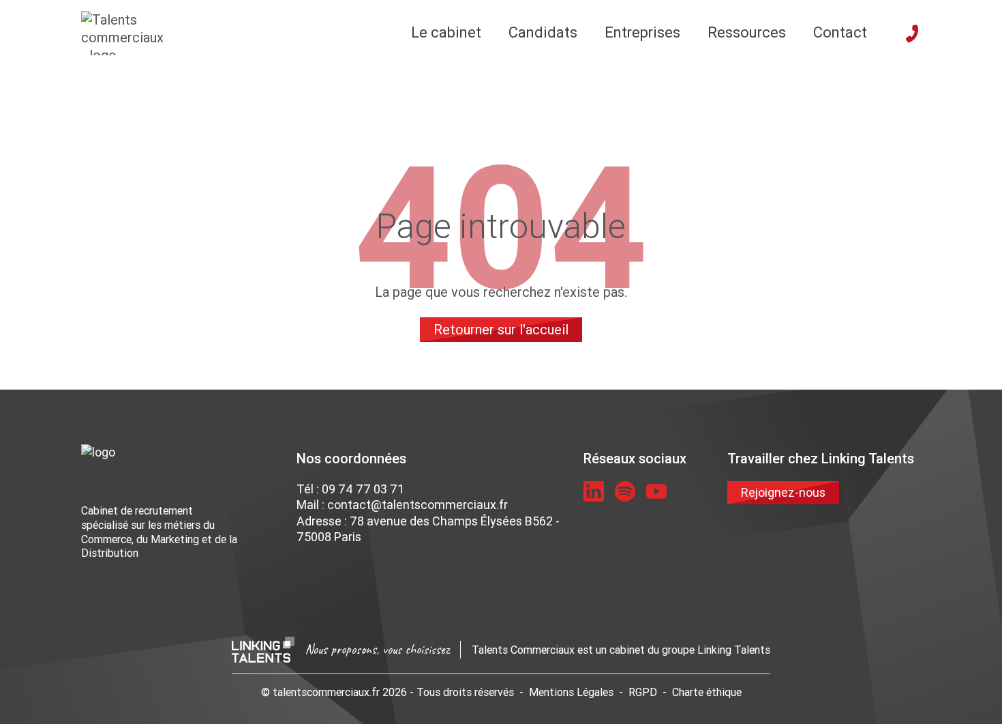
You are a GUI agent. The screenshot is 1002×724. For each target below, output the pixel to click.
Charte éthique (707, 692)
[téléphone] (912, 33)
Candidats (542, 32)
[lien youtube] (656, 491)
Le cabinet (446, 32)
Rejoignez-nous (783, 492)
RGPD (642, 692)
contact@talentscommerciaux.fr (417, 504)
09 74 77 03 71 (363, 489)
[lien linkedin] (593, 491)
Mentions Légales (571, 692)
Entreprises (642, 32)
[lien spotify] (625, 491)
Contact (840, 32)
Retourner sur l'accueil (501, 329)
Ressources (747, 32)
